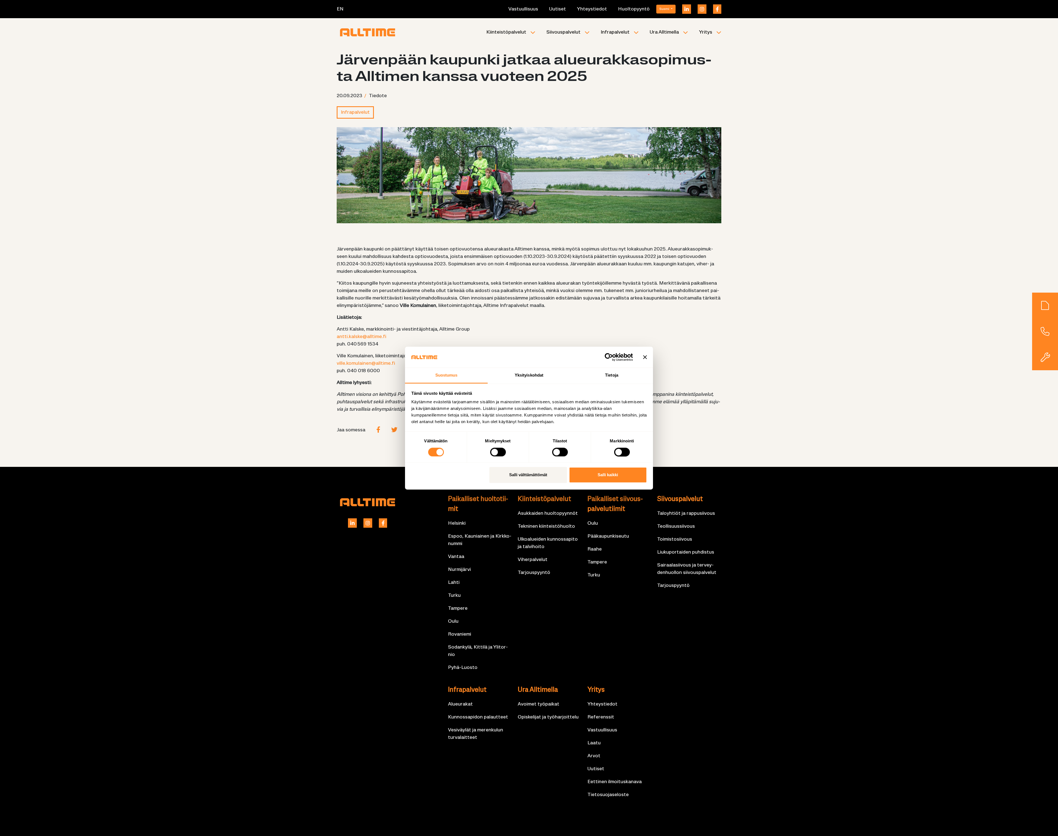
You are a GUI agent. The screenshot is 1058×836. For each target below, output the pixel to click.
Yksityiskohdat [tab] (529, 375)
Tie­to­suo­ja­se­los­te (608, 794)
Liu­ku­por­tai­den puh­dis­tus (685, 552)
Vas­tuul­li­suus (523, 9)
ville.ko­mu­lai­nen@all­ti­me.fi (366, 363)
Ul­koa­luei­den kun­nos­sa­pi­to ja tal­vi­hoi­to (548, 543)
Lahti (454, 582)
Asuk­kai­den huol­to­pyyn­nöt (548, 513)
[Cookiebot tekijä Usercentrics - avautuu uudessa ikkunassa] (609, 357)
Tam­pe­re (458, 608)
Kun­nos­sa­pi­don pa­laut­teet (478, 717)
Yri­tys (705, 32)
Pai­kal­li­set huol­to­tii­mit (478, 504)
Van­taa (456, 556)
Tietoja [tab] (611, 375)
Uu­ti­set (557, 9)
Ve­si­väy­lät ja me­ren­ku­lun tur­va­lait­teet (475, 734)
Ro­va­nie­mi (459, 634)
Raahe (594, 549)
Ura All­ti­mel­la (664, 32)
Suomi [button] (664, 9)
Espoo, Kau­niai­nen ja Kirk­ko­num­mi (479, 540)
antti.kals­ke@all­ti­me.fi (361, 336)
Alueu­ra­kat (460, 704)
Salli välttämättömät (528, 475)
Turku (454, 595)
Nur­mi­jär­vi (459, 569)
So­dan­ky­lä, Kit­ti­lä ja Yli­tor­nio (478, 651)
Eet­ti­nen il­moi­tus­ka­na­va (614, 782)
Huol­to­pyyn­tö (634, 9)
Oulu (453, 621)
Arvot (593, 756)
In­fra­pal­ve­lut (615, 32)
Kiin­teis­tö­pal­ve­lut (506, 32)
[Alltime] (367, 32)
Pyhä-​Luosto (462, 667)
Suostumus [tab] (446, 375)
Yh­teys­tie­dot (592, 9)
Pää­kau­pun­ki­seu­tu (608, 536)
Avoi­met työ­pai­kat (538, 704)
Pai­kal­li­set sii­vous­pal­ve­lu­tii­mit (615, 504)
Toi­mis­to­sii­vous (674, 539)
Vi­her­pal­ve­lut (532, 559)
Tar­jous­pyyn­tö (534, 572)
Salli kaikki (608, 475)
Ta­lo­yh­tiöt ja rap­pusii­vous (686, 513)
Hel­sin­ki (457, 523)
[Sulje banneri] (645, 357)
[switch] (498, 452)
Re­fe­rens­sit (600, 717)
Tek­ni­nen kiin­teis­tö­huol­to (546, 526)
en (340, 9)
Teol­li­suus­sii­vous (676, 526)
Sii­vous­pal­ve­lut (563, 32)
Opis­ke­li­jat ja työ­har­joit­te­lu (548, 717)
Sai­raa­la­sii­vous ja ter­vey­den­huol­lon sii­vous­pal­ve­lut (686, 569)
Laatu (594, 743)
